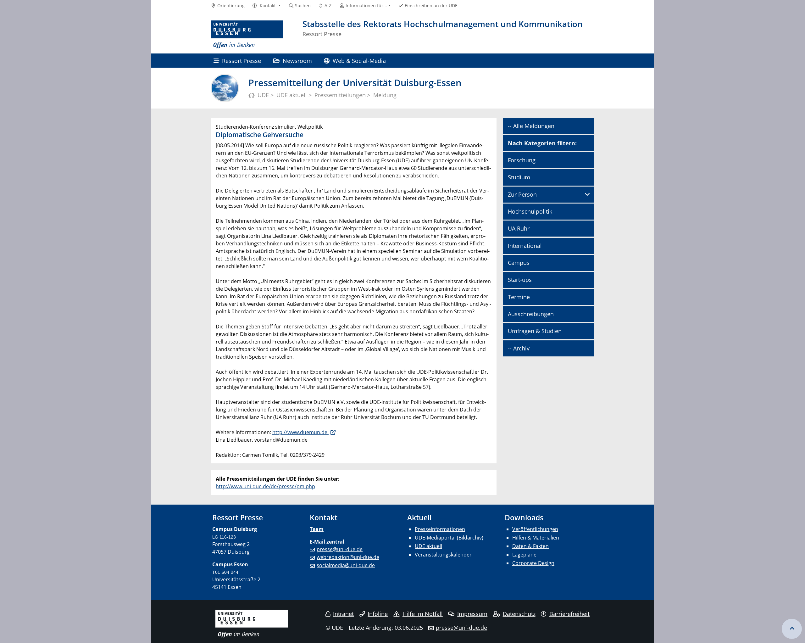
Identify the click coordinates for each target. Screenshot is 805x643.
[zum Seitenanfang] (792, 629)
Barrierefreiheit (569, 614)
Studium (519, 177)
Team (317, 529)
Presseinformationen (440, 529)
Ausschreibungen (531, 314)
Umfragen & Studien (535, 331)
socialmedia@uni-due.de (346, 565)
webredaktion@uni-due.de (348, 557)
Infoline (378, 614)
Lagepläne (524, 554)
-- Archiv (519, 348)
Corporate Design (533, 563)
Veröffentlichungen (535, 529)
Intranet (343, 614)
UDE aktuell (428, 546)
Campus (519, 262)
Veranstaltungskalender (443, 554)
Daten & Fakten (530, 546)
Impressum (472, 614)
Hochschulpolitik (530, 211)
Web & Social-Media (359, 60)
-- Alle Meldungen (531, 126)
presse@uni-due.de (340, 549)
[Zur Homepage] (247, 34)
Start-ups (520, 279)
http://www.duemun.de (300, 432)
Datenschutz (519, 614)
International (525, 245)
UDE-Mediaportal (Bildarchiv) (449, 537)
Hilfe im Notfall (422, 614)
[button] (266, 5)
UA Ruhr (519, 228)
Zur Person (522, 194)
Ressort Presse (241, 60)
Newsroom (297, 60)
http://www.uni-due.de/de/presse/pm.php (265, 486)
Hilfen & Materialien (535, 537)
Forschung (522, 160)
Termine (519, 297)
